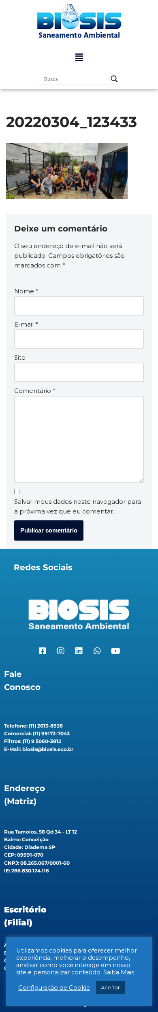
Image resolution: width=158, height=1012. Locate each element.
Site (20, 357)
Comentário (35, 391)
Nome (26, 291)
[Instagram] (61, 651)
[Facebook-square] (42, 651)
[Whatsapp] (97, 651)
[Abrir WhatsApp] (138, 991)
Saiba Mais (118, 972)
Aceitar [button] (110, 987)
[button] (79, 57)
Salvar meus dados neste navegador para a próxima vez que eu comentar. (77, 506)
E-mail (26, 324)
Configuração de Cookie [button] (54, 987)
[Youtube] (115, 651)
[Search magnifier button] (114, 79)
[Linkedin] (79, 651)
